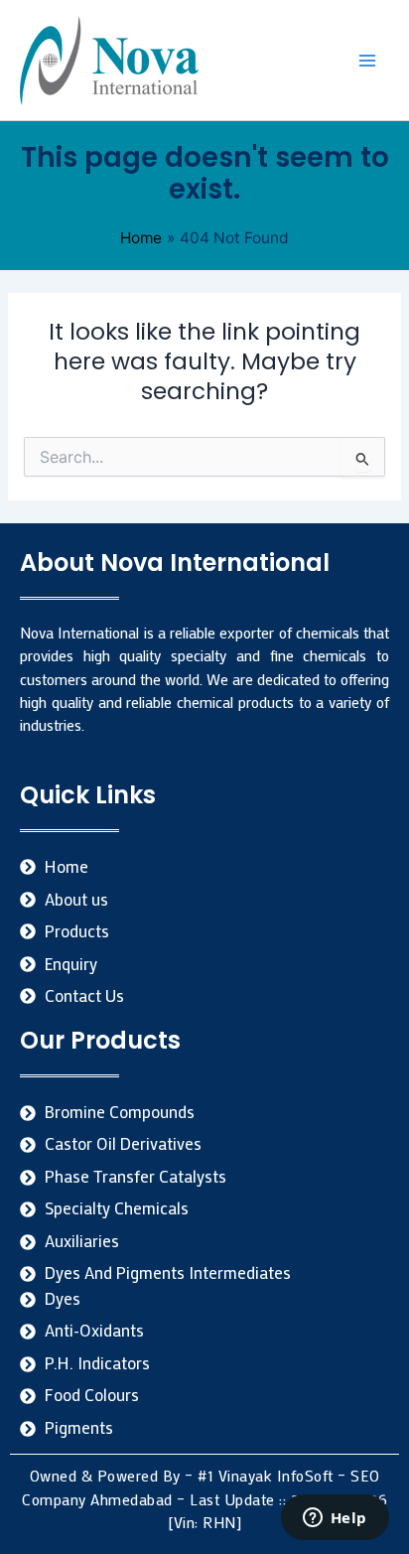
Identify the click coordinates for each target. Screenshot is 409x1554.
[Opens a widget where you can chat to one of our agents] (334, 1519)
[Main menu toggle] (367, 60)
